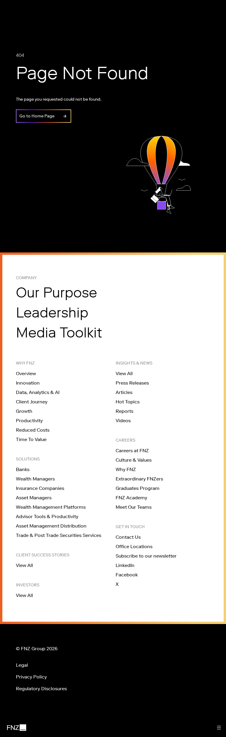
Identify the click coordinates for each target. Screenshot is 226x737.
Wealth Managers (35, 479)
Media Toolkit (59, 332)
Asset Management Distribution (51, 526)
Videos (123, 420)
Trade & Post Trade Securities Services (58, 535)
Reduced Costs (32, 430)
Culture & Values (134, 460)
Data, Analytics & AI (37, 392)
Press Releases (132, 383)
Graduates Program (137, 488)
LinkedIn (125, 565)
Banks (22, 469)
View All (24, 565)
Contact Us (128, 537)
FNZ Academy (131, 497)
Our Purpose (56, 292)
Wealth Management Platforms (51, 507)
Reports (124, 411)
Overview (26, 373)
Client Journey (31, 402)
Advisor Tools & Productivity (47, 516)
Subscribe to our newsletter (146, 556)
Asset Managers (33, 497)
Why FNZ (126, 469)
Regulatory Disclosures (41, 688)
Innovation (28, 383)
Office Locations (134, 546)
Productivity (29, 420)
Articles (124, 392)
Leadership (52, 312)
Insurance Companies (40, 488)
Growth (24, 411)
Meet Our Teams (134, 507)
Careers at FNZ (132, 450)
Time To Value (31, 439)
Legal (22, 665)
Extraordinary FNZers (139, 479)
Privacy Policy (31, 677)
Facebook (127, 575)
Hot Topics (127, 402)
